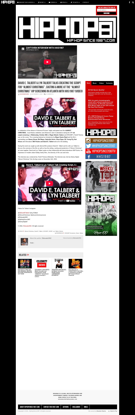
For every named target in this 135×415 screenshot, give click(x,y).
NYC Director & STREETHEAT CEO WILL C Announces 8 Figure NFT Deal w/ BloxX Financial (76, 272)
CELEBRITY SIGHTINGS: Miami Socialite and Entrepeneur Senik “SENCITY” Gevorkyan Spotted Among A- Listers (42, 273)
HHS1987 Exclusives (70, 233)
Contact (86, 2)
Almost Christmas (29, 231)
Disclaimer (76, 407)
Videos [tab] (101, 83)
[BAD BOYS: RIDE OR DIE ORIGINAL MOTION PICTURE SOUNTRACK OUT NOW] (25, 263)
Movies (61, 231)
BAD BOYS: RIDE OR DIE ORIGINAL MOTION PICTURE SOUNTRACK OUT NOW (25, 272)
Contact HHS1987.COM (51, 407)
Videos (81, 233)
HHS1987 (45, 231)
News (77, 233)
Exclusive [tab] (109, 83)
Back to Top (113, 411)
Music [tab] (95, 83)
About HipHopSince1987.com (30, 407)
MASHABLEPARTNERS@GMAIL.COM (67, 399)
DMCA (86, 407)
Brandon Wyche (101, 411)
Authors (66, 407)
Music (42, 2)
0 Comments (49, 94)
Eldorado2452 (24, 94)
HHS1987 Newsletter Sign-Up (106, 8)
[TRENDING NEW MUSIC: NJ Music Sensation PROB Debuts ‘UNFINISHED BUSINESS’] (59, 263)
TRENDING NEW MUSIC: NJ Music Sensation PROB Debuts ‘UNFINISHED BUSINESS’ (59, 272)
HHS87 (50, 231)
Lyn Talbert (56, 231)
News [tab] (88, 83)
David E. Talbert (38, 231)
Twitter (32, 243)
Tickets (75, 2)
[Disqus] (50, 306)
